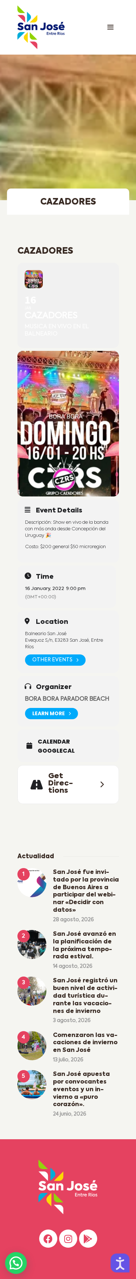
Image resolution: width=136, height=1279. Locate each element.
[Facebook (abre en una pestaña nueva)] (48, 1238)
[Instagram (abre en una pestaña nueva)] (68, 1238)
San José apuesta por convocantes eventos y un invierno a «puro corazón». (81, 1090)
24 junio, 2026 (69, 1114)
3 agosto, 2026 (72, 1020)
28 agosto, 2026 (73, 919)
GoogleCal (56, 751)
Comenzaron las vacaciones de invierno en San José (85, 1043)
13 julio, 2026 (68, 1059)
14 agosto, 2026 (72, 966)
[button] (16, 1263)
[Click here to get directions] (99, 784)
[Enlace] (110, 27)
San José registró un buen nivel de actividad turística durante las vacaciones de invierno (85, 996)
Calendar (54, 742)
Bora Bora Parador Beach (67, 699)
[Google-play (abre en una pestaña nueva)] (88, 1238)
